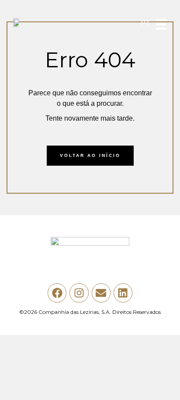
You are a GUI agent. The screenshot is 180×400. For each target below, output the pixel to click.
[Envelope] (101, 292)
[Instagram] (78, 292)
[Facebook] (57, 292)
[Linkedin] (123, 292)
